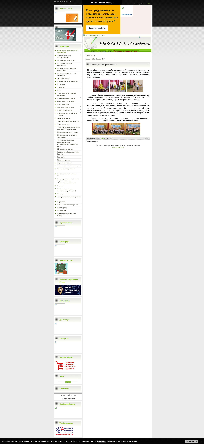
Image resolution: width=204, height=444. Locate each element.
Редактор (103, 138)
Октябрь (98, 59)
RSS (148, 4)
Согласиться (191, 441)
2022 (93, 59)
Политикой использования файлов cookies (121, 441)
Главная (93, 51)
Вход (109, 51)
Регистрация (102, 51)
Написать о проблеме (97, 28)
